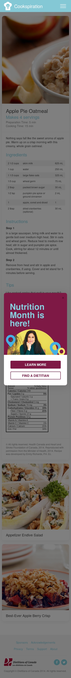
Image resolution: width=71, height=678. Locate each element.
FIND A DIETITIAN (35, 375)
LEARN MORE (35, 364)
